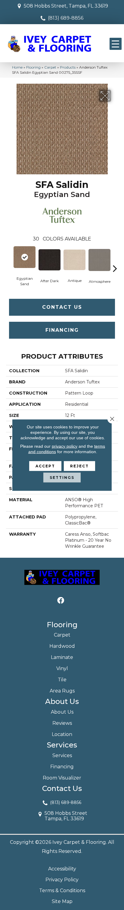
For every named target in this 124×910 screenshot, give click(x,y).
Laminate (62, 657)
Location (62, 734)
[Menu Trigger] (116, 44)
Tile (62, 679)
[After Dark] (49, 260)
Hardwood (62, 646)
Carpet (50, 67)
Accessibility (62, 869)
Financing (62, 330)
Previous (9, 259)
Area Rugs (62, 691)
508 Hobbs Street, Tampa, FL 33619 (66, 6)
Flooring (33, 67)
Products (68, 67)
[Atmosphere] (99, 260)
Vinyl (62, 668)
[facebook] (60, 601)
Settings (62, 477)
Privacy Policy (62, 880)
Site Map (62, 901)
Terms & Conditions (62, 890)
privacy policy (64, 446)
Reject (79, 466)
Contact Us (62, 307)
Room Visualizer (62, 778)
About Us (62, 712)
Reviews (62, 723)
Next (114, 259)
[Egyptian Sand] (24, 257)
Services (62, 755)
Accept (45, 466)
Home (17, 67)
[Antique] (74, 260)
